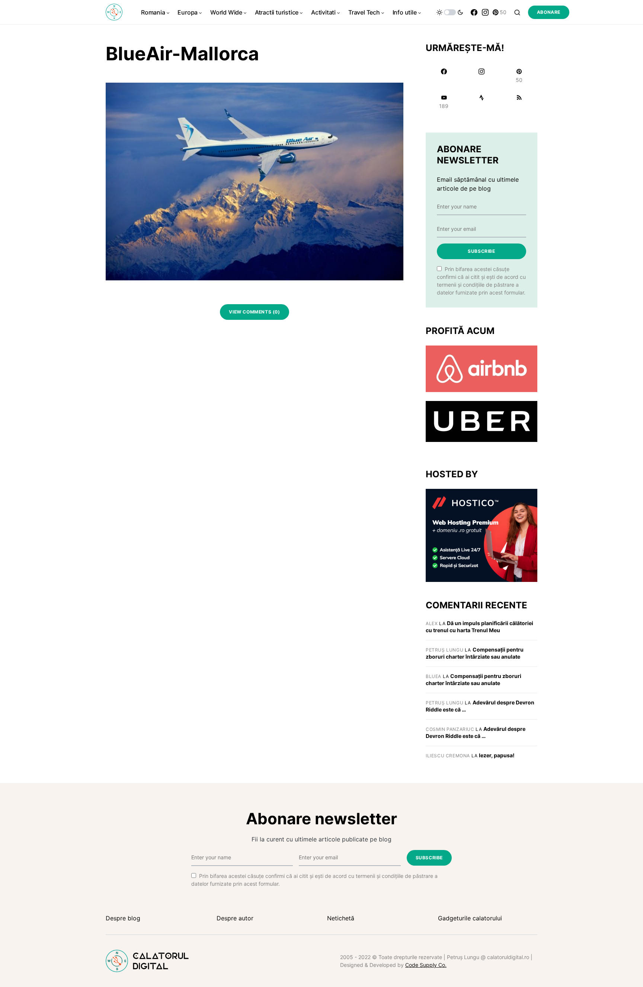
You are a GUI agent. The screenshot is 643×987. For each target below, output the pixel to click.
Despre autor (235, 918)
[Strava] (481, 102)
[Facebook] (474, 12)
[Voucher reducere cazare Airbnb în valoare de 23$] (481, 368)
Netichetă (340, 918)
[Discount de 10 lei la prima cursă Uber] (481, 421)
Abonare (548, 12)
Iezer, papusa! (497, 755)
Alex (432, 623)
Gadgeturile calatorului (470, 918)
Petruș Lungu (444, 650)
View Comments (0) (254, 312)
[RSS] (519, 102)
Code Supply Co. (426, 965)
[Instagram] (485, 12)
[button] (449, 12)
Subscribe (481, 251)
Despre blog (123, 918)
